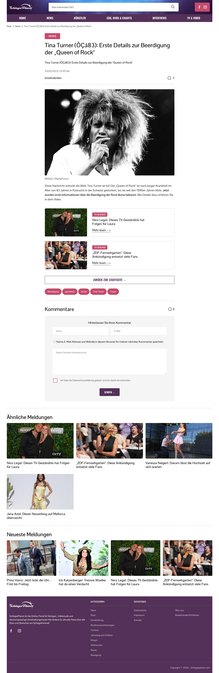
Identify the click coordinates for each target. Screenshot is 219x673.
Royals (94, 650)
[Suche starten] (173, 7)
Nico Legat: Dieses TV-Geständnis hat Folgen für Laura (118, 222)
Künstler (80, 18)
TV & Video (193, 18)
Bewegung (96, 655)
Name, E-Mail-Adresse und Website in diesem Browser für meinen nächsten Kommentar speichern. (110, 341)
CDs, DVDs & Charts (119, 18)
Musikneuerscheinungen (102, 625)
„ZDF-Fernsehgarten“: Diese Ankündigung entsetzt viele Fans (115, 255)
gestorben (70, 291)
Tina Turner (98, 291)
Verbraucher (96, 645)
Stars (93, 615)
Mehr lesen (99, 230)
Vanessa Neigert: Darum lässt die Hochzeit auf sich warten (178, 465)
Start (9, 26)
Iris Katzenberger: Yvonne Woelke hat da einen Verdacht (82, 582)
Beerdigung (53, 291)
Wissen (94, 640)
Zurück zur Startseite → (109, 280)
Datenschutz (140, 610)
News (50, 18)
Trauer (113, 291)
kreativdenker (53, 78)
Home (22, 18)
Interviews (159, 18)
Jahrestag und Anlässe (101, 635)
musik (84, 291)
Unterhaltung (97, 620)
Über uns (179, 610)
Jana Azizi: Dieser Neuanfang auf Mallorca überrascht (36, 516)
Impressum (139, 615)
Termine (95, 630)
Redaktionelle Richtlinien (187, 615)
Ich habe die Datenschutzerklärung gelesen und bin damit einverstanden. (95, 380)
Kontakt (138, 620)
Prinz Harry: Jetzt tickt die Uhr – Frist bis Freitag (29, 582)
